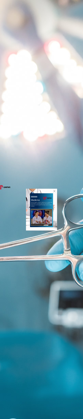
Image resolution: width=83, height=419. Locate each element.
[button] (54, 191)
